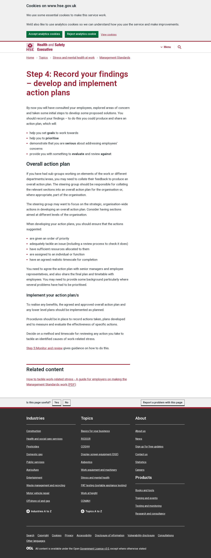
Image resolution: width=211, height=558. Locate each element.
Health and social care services (44, 438)
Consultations (166, 535)
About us (140, 431)
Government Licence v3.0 (94, 548)
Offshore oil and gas (38, 500)
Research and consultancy (150, 513)
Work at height (89, 493)
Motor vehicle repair (37, 493)
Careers (139, 469)
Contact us (141, 454)
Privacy (69, 535)
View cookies (109, 34)
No (66, 402)
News (138, 438)
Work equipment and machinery (99, 469)
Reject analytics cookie (81, 34)
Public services (35, 462)
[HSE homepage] (45, 47)
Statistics (140, 462)
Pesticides (32, 446)
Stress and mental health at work (74, 57)
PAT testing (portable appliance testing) (104, 485)
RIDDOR (85, 438)
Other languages (35, 540)
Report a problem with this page (162, 402)
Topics (43, 57)
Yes (56, 402)
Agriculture (32, 469)
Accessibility (84, 535)
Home (30, 57)
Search (30, 535)
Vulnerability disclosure (141, 535)
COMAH (85, 500)
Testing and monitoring (148, 505)
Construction (33, 431)
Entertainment (34, 477)
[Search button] (179, 47)
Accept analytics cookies (44, 34)
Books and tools (144, 490)
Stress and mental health (95, 477)
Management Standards (115, 57)
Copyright (43, 535)
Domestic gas (34, 454)
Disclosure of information (109, 535)
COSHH (85, 446)
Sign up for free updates (149, 446)
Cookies (56, 535)
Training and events (146, 498)
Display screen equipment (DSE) (99, 454)
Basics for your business (95, 431)
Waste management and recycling (45, 485)
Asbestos (86, 462)
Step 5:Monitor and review (44, 348)
